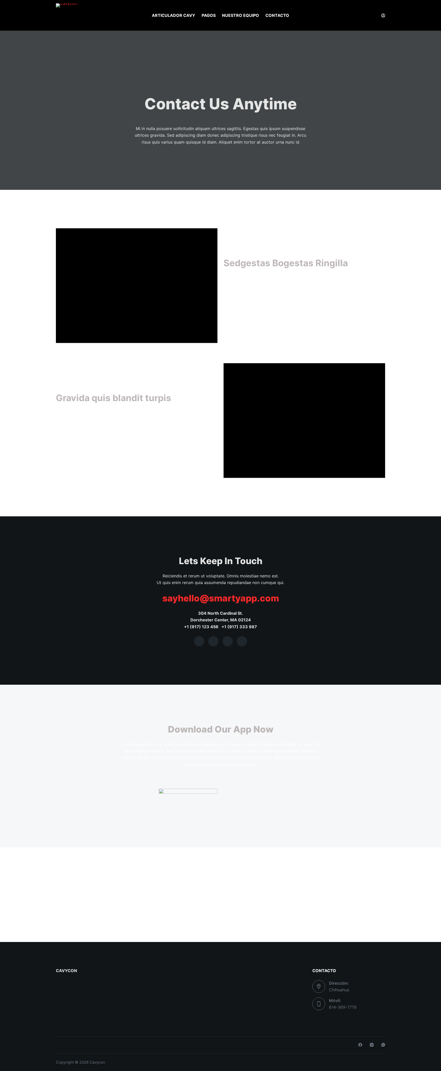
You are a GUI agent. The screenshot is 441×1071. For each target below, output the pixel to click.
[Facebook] (360, 1045)
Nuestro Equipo (240, 15)
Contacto (277, 15)
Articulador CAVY (173, 15)
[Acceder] (383, 15)
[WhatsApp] (383, 1045)
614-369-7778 (343, 1007)
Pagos (209, 15)
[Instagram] (372, 1045)
